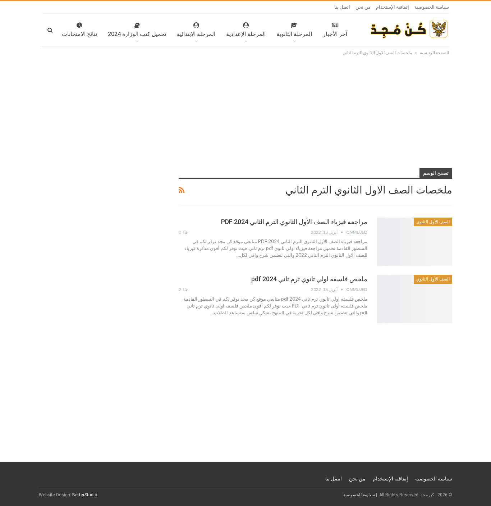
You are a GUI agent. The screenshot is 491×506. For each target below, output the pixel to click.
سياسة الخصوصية (431, 7)
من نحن (363, 7)
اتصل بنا (342, 7)
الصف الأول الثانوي (433, 221)
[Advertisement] (245, 110)
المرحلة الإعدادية (246, 34)
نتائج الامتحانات (79, 34)
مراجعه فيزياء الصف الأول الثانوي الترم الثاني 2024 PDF (294, 221)
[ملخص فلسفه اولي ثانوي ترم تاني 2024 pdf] (414, 299)
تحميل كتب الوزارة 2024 (137, 34)
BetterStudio (84, 494)
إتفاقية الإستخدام (392, 7)
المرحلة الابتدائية (196, 34)
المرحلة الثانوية (294, 34)
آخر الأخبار (335, 34)
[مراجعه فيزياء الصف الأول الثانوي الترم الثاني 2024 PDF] (414, 242)
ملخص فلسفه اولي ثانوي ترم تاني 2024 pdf (309, 279)
